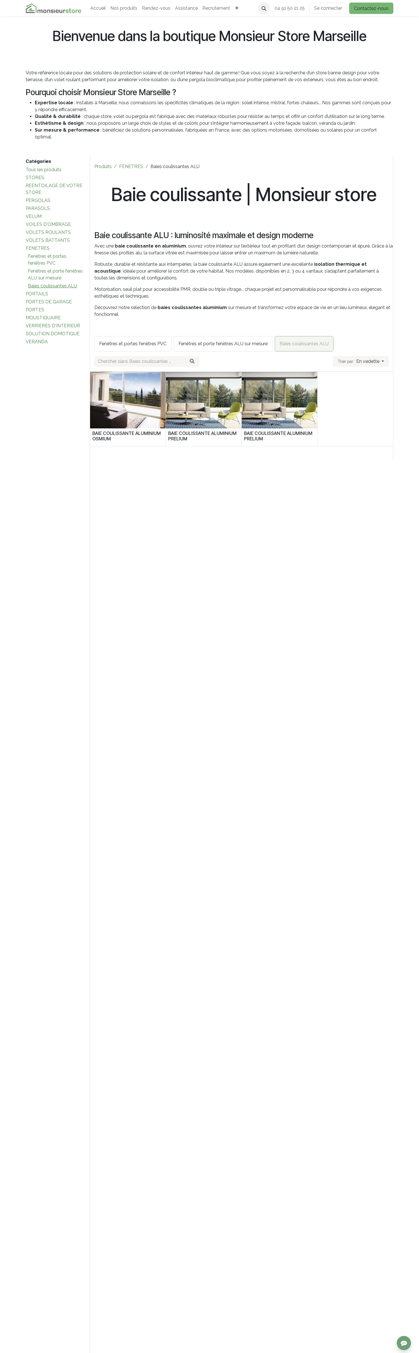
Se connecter (328, 8)
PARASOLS (38, 208)
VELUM (34, 216)
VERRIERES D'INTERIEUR (53, 325)
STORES (35, 177)
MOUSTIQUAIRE (43, 317)
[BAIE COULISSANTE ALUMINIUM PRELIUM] (203, 400)
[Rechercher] (192, 361)
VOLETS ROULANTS (48, 232)
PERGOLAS (38, 200)
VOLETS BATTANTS (48, 240)
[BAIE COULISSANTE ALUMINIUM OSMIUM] (128, 400)
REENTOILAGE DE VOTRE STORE (54, 189)
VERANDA (37, 341)
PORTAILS (37, 294)
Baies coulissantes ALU (52, 286)
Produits (103, 166)
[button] (264, 8)
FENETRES (38, 248)
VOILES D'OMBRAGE (48, 224)
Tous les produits (44, 169)
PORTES (35, 309)
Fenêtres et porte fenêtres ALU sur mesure (55, 274)
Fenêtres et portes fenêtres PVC (47, 260)
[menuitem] (98, 8)
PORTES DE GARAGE (49, 301)
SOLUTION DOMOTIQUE (53, 333)
